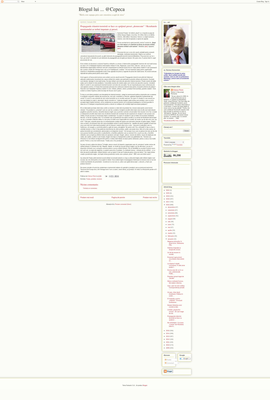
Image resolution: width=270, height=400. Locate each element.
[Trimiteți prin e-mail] (110, 176)
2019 (168, 196)
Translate (179, 145)
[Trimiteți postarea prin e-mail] (106, 176)
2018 (168, 199)
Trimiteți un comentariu (90, 188)
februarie (171, 236)
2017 (168, 202)
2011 (168, 342)
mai (169, 227)
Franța (88, 179)
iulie (169, 221)
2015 (168, 330)
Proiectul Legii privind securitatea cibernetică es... (175, 259)
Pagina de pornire (118, 197)
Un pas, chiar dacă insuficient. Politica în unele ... (175, 294)
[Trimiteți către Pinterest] (118, 176)
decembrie (171, 207)
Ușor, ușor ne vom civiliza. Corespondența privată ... (176, 287)
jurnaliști (93, 179)
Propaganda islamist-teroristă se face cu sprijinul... (174, 318)
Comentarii (170, 363)
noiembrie (171, 210)
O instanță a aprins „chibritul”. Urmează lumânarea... (174, 300)
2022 (168, 190)
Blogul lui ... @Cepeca (102, 8)
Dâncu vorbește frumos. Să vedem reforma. (175, 282)
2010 (168, 345)
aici (146, 46)
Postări (168, 360)
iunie (169, 224)
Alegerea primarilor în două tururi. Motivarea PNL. (175, 243)
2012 (168, 339)
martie (170, 233)
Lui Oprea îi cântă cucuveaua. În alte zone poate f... (176, 265)
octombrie (171, 213)
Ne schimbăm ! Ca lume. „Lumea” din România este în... (175, 324)
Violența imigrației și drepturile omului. (174, 248)
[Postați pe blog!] (112, 176)
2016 (168, 205)
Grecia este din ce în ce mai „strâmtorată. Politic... (175, 271)
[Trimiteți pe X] (114, 176)
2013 (168, 336)
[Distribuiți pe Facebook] (116, 176)
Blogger (145, 385)
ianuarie (171, 239)
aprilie (170, 230)
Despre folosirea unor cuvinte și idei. (174, 306)
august (170, 219)
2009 (168, 348)
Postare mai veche (150, 197)
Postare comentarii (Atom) (123, 204)
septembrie (172, 216)
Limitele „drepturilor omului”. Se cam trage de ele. (175, 311)
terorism (99, 179)
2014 (168, 333)
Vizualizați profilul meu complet (174, 120)
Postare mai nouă (87, 197)
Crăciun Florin (178, 90)
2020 (168, 193)
